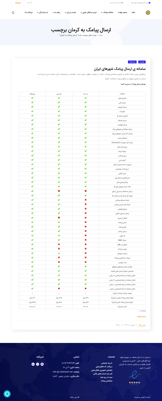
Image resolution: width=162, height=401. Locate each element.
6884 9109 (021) (116, 3)
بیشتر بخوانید (141, 316)
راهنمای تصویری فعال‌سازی (101, 370)
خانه (101, 35)
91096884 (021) (68, 363)
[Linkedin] (33, 364)
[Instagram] (37, 364)
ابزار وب (142, 62)
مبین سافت (142, 325)
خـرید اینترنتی (106, 363)
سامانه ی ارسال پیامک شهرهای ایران (120, 69)
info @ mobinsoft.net (139, 3)
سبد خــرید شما (106, 377)
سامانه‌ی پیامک (106, 381)
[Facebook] (42, 364)
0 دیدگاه (118, 325)
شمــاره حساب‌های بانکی (102, 374)
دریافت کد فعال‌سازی (104, 367)
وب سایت (132, 62)
